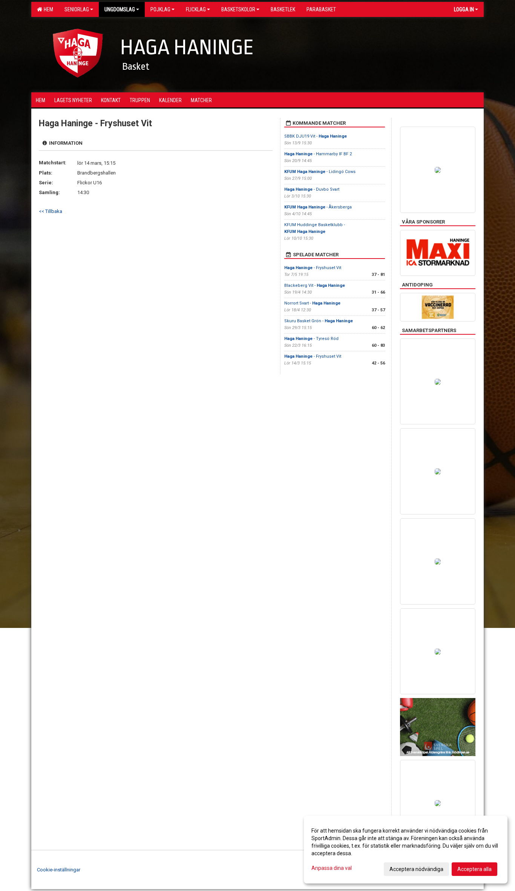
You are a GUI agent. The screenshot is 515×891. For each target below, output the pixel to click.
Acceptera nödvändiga (416, 869)
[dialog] (405, 849)
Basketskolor (238, 9)
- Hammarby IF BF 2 (318, 154)
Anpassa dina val (331, 868)
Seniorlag (76, 9)
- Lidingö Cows (320, 171)
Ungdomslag (119, 9)
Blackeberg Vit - (314, 285)
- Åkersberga (318, 207)
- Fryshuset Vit (312, 267)
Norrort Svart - (312, 303)
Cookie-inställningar (58, 870)
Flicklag (196, 9)
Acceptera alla (474, 869)
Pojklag (160, 9)
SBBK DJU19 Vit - (315, 136)
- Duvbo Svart (311, 189)
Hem (47, 9)
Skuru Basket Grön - (318, 320)
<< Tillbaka (50, 211)
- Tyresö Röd (311, 338)
